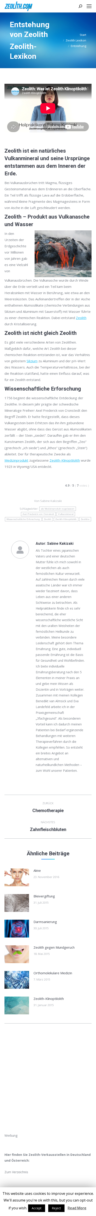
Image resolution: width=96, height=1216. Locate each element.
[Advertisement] (48, 1085)
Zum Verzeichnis (16, 1172)
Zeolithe (85, 519)
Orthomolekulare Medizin (52, 973)
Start (83, 35)
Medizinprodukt (16, 460)
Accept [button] (37, 1208)
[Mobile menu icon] (89, 6)
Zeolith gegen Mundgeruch (54, 947)
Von (48, 501)
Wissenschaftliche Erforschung (23, 519)
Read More (77, 1208)
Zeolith (81, 317)
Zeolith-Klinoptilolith (65, 460)
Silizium (32, 361)
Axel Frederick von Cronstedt (38, 514)
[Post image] (16, 877)
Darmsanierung (45, 921)
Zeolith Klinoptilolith (66, 519)
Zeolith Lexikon (76, 40)
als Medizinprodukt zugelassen (58, 509)
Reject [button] (56, 1208)
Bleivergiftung (44, 896)
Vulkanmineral (65, 514)
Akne (37, 870)
